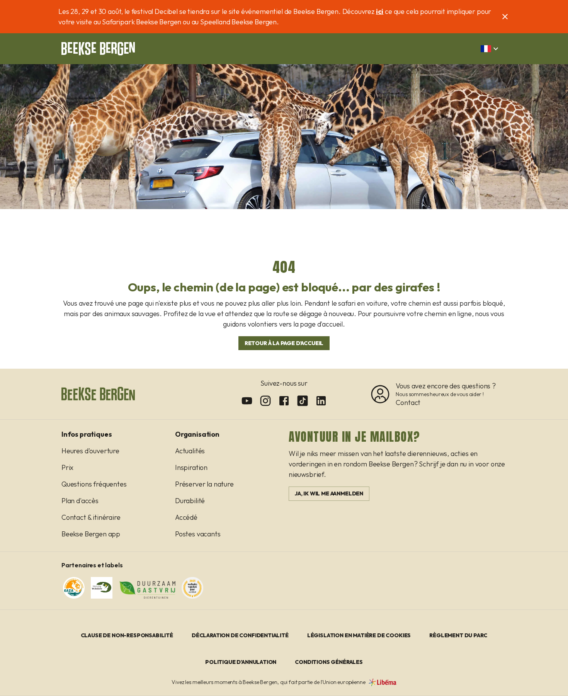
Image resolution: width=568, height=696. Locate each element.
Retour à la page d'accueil (284, 343)
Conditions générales (329, 662)
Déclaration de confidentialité (240, 635)
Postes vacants (198, 533)
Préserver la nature (204, 484)
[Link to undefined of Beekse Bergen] (247, 400)
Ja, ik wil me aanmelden (329, 493)
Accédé (186, 517)
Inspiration (191, 467)
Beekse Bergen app (90, 533)
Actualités (190, 450)
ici (380, 11)
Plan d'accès (80, 500)
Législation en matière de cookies (359, 635)
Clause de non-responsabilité (127, 635)
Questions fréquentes (94, 484)
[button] (490, 48)
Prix (67, 467)
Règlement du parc (458, 635)
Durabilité (190, 500)
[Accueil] (98, 48)
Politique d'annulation (240, 662)
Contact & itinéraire (91, 517)
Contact (408, 402)
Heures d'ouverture (90, 450)
